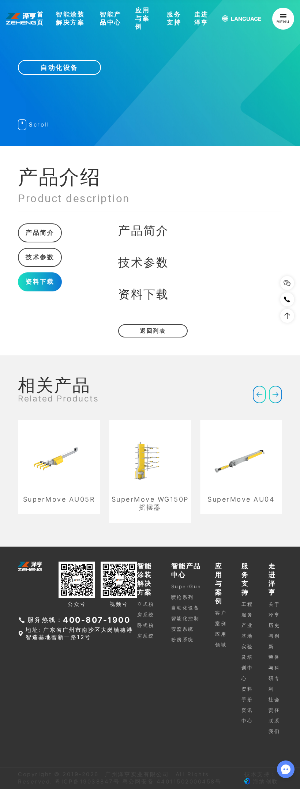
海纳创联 (265, 781)
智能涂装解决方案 (70, 18)
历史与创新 (274, 635)
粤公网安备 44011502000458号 (172, 781)
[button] (259, 394)
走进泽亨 (201, 18)
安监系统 (182, 629)
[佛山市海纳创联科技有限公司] (247, 781)
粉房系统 (182, 639)
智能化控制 (185, 618)
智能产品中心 (110, 18)
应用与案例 (142, 18)
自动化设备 (185, 608)
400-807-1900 (96, 619)
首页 (40, 18)
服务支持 (174, 18)
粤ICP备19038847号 (87, 781)
